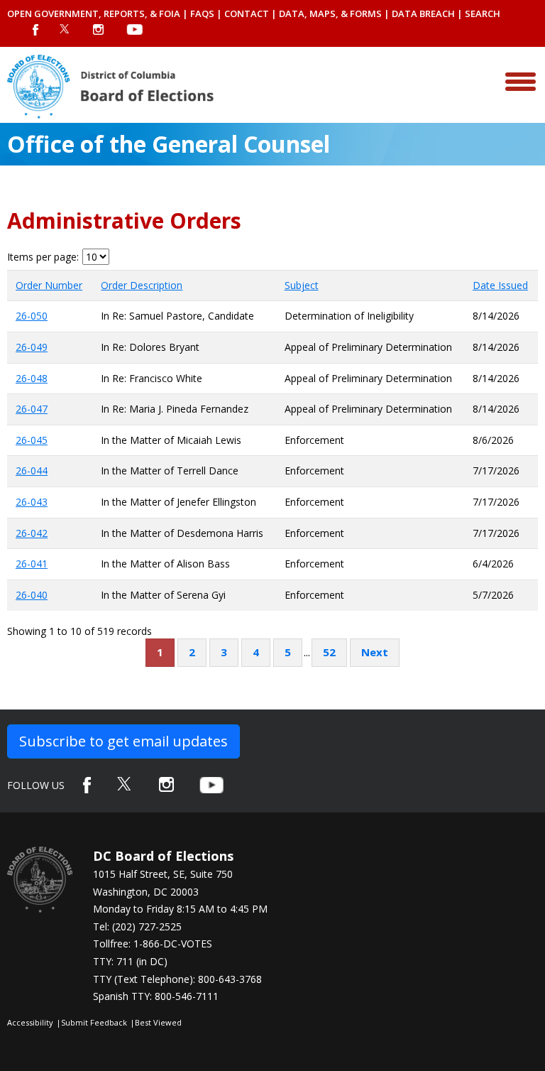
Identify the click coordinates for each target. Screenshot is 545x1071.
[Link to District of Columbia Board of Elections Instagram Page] (166, 784)
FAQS (202, 13)
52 (329, 652)
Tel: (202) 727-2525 (137, 926)
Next (374, 652)
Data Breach (423, 13)
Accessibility (30, 1022)
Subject (302, 285)
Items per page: (43, 257)
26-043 (32, 502)
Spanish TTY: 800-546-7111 (156, 996)
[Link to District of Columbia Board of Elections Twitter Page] (125, 784)
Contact (246, 13)
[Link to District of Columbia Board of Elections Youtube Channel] (211, 785)
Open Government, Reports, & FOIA (93, 13)
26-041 (32, 563)
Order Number (49, 285)
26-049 (32, 347)
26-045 (32, 440)
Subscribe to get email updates (123, 741)
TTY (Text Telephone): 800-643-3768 (177, 979)
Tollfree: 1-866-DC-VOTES (152, 943)
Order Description (141, 285)
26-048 (32, 378)
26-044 (32, 470)
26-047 (32, 408)
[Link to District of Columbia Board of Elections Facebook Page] (87, 785)
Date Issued (500, 285)
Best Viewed (158, 1022)
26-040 (32, 595)
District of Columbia (110, 87)
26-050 (32, 315)
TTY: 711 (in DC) (130, 961)
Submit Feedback (94, 1022)
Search (482, 13)
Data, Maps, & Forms (330, 13)
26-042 (32, 533)
